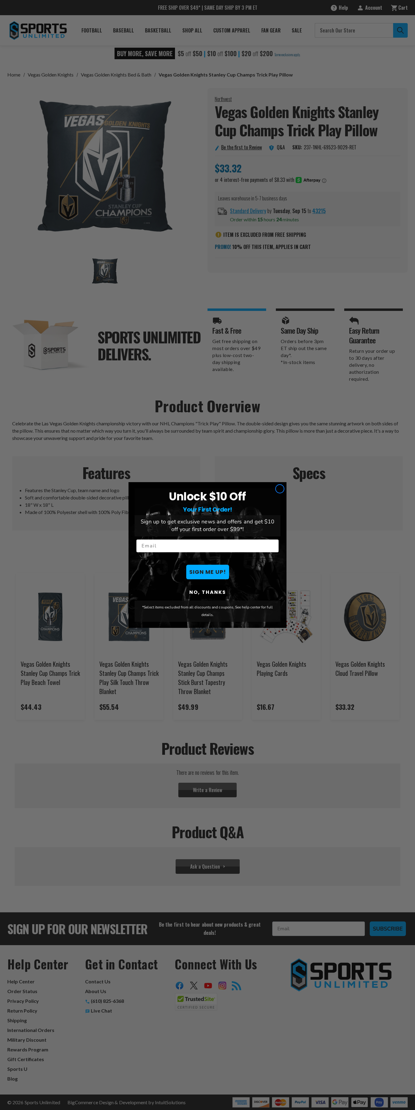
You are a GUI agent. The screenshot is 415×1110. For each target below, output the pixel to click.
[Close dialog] (279, 488)
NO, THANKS (207, 592)
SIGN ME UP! (207, 572)
